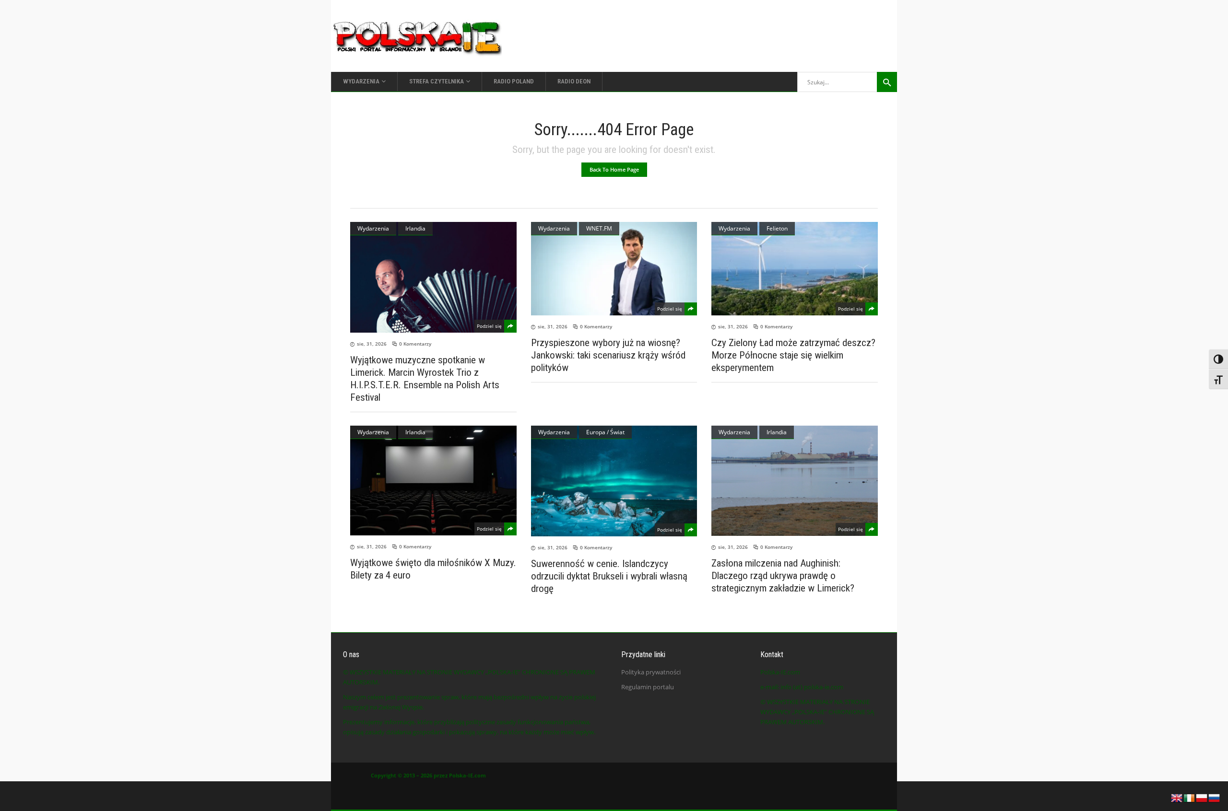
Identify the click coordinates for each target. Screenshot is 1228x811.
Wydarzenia (373, 228)
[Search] (887, 82)
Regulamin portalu (647, 687)
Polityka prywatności (651, 672)
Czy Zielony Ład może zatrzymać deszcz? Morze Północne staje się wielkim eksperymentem (793, 355)
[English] (1177, 797)
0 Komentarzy (415, 343)
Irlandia (415, 228)
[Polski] (1202, 797)
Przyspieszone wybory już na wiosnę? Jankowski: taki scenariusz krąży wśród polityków (608, 355)
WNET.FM (599, 228)
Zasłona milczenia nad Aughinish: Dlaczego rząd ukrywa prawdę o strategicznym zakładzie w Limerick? (782, 575)
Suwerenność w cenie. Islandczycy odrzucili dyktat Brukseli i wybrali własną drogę (609, 576)
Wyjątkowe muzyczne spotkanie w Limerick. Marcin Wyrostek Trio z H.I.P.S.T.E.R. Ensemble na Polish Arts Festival (424, 378)
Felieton (777, 228)
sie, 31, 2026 (372, 343)
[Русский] (1214, 797)
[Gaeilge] (1189, 797)
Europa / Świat (605, 432)
